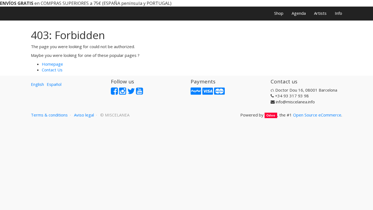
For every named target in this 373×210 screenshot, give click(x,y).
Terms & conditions (49, 115)
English (37, 84)
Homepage (52, 64)
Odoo (270, 115)
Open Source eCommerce (317, 115)
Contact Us (52, 69)
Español (54, 84)
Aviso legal (84, 115)
